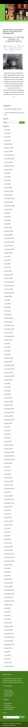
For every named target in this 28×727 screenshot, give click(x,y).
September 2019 (9, 419)
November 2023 (9, 242)
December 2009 (8, 692)
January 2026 (9, 151)
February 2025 (9, 191)
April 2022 (8, 311)
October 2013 (9, 597)
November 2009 (8, 694)
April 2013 (8, 619)
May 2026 (8, 137)
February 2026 (9, 148)
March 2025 (8, 187)
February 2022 (9, 318)
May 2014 (8, 572)
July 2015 (7, 528)
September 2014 (9, 561)
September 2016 (9, 503)
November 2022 (9, 285)
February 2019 (9, 445)
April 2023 (8, 267)
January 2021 (9, 361)
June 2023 (8, 260)
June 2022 (8, 303)
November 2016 (9, 499)
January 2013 (9, 630)
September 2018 (9, 459)
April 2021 (8, 354)
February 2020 (9, 401)
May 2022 (8, 307)
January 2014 (9, 586)
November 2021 (9, 329)
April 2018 (8, 474)
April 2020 (8, 394)
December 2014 (9, 554)
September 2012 (9, 644)
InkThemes (13, 725)
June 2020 (8, 387)
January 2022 (9, 322)
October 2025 (9, 162)
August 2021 (8, 340)
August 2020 (8, 380)
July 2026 (7, 129)
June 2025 (8, 177)
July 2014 (7, 568)
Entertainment (8, 703)
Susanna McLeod (11, 46)
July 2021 (7, 343)
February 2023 (9, 274)
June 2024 (8, 216)
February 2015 (9, 546)
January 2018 (9, 485)
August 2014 (8, 565)
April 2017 (8, 492)
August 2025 (8, 169)
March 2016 (8, 517)
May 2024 (8, 220)
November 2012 (9, 637)
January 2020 (9, 405)
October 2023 (9, 245)
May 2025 (8, 180)
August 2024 (8, 209)
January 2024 (9, 235)
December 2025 (9, 155)
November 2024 (9, 198)
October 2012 (9, 641)
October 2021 (9, 332)
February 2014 (9, 583)
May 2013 (8, 615)
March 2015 (8, 543)
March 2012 (8, 662)
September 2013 (9, 601)
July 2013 (7, 608)
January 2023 (9, 278)
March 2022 (8, 314)
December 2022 (9, 282)
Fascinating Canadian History (13, 109)
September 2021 (9, 336)
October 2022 (9, 289)
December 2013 (9, 590)
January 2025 (9, 195)
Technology (7, 705)
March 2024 (8, 227)
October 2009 (8, 695)
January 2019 (9, 448)
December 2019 (9, 409)
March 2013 (8, 623)
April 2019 (8, 438)
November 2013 (9, 594)
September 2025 (9, 166)
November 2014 (9, 557)
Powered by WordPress (8, 723)
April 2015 (8, 539)
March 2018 (8, 477)
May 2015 (8, 536)
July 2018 (7, 467)
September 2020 (9, 376)
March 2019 (8, 441)
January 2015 (9, 550)
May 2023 (8, 264)
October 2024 (9, 202)
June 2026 (8, 133)
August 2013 (8, 604)
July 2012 (7, 652)
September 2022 (9, 293)
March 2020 (8, 398)
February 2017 (9, 496)
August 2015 (8, 525)
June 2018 (8, 470)
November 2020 (9, 369)
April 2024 (8, 224)
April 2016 (8, 514)
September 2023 (9, 249)
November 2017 (9, 488)
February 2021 (9, 358)
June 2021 (8, 347)
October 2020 (9, 372)
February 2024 (9, 231)
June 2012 (8, 655)
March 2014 (8, 579)
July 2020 (7, 383)
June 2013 (8, 612)
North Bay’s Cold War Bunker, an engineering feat (13, 39)
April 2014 (8, 575)
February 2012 (9, 666)
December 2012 (9, 633)
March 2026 (8, 144)
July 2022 (7, 300)
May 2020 (8, 390)
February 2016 (9, 521)
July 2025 (7, 173)
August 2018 (8, 463)
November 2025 (9, 158)
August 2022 (8, 296)
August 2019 (8, 423)
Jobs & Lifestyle (8, 709)
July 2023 (7, 256)
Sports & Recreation (9, 707)
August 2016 (8, 506)
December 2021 (9, 325)
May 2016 (8, 510)
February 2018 (9, 481)
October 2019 (9, 416)
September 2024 (9, 206)
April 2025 (8, 184)
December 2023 (9, 238)
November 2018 (9, 456)
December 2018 (9, 452)
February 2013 (9, 626)
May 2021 (8, 351)
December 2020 (9, 365)
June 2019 (8, 430)
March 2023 (8, 271)
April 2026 (8, 140)
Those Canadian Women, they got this (14, 113)
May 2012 (8, 659)
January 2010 (7, 690)
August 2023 (8, 253)
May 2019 (8, 434)
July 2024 (7, 213)
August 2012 (8, 648)
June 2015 (8, 532)
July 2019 (7, 427)
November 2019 (9, 412)
